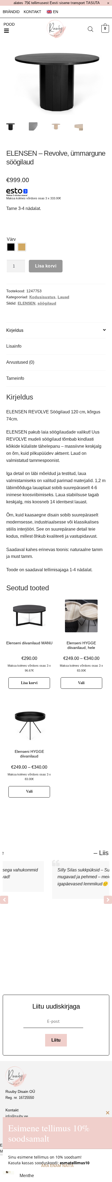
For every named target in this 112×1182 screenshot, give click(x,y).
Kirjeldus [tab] (14, 330)
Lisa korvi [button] (29, 683)
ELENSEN (26, 303)
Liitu (56, 1040)
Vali (81, 683)
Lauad (63, 297)
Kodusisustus (42, 297)
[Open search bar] (90, 29)
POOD (9, 24)
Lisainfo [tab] (13, 346)
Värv (11, 239)
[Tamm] (22, 247)
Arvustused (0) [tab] (20, 362)
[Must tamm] (11, 247)
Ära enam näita (57, 1165)
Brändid (11, 12)
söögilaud (47, 303)
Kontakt (32, 12)
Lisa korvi (45, 266)
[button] (6, 30)
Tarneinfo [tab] (15, 378)
